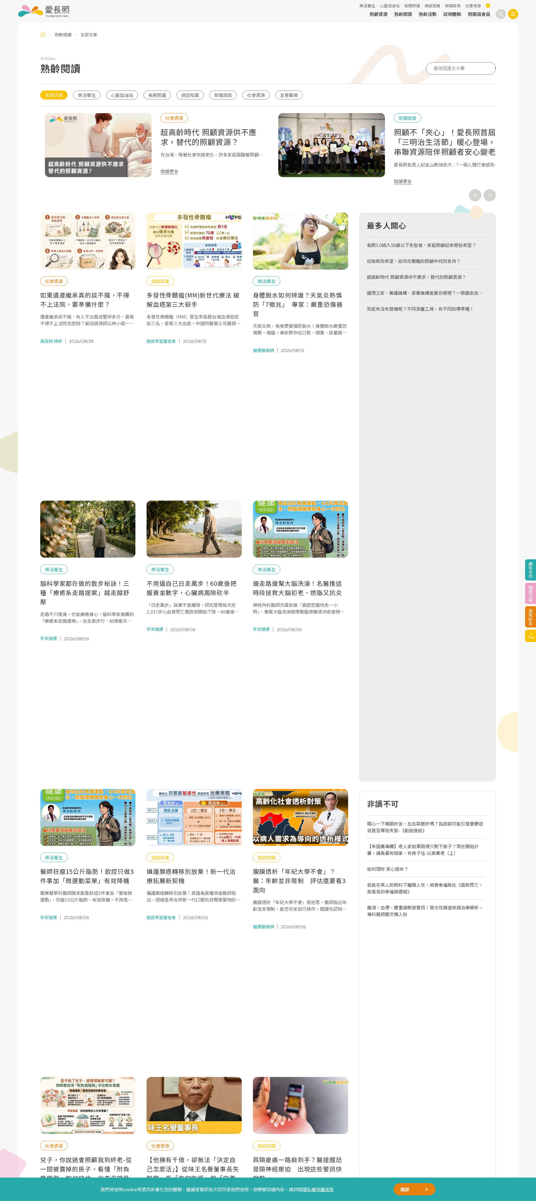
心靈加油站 (389, 6)
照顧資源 (378, 14)
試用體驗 (452, 14)
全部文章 (54, 95)
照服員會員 (479, 14)
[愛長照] (44, 11)
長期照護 (412, 6)
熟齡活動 (428, 14)
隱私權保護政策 (318, 1189)
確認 (404, 1189)
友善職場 (289, 95)
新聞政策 (453, 6)
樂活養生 (367, 6)
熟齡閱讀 (403, 14)
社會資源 (473, 6)
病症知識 (432, 6)
